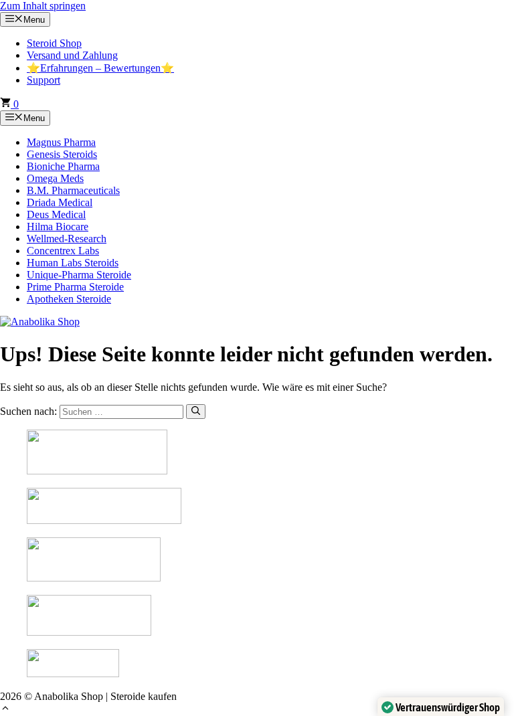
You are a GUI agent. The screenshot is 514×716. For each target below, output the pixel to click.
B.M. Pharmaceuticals (73, 190)
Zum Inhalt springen (43, 5)
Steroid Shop (54, 43)
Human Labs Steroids (72, 262)
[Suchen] (195, 411)
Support (43, 80)
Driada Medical (59, 202)
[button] (5, 709)
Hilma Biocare (57, 226)
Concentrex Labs (63, 250)
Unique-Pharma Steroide (79, 274)
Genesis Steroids (62, 154)
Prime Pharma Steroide (75, 286)
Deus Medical (56, 214)
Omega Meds (55, 178)
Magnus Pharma (61, 142)
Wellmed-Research (66, 238)
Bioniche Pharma (63, 166)
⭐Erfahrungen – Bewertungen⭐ (100, 68)
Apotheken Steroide (69, 298)
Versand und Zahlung (72, 55)
